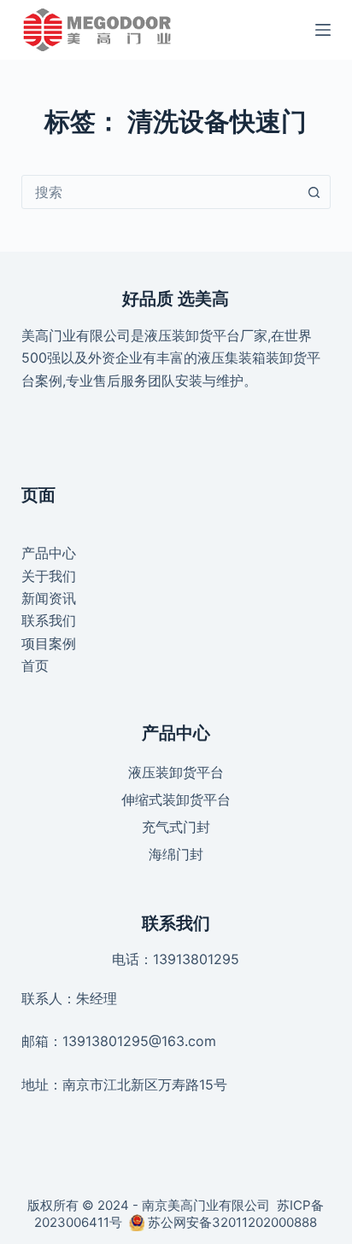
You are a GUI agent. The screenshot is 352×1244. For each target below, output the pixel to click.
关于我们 (48, 575)
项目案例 (48, 643)
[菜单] (323, 30)
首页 (35, 665)
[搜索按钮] (313, 192)
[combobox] (160, 192)
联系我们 (48, 620)
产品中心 (48, 552)
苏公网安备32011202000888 (232, 1222)
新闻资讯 (48, 598)
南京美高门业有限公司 (206, 1205)
